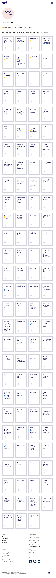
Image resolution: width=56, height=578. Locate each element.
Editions (4, 545)
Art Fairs (4, 549)
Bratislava (6, 22)
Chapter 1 (5, 543)
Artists (4, 540)
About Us (4, 536)
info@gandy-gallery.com (34, 542)
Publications (5, 547)
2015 (34, 32)
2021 (13, 32)
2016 (31, 32)
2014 (37, 32)
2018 (24, 32)
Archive (45, 32)
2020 (17, 32)
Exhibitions (5, 538)
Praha (12, 22)
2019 (20, 32)
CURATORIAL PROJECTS (32, 27)
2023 (7, 32)
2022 (10, 32)
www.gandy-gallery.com (7, 564)
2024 (3, 32)
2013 (41, 32)
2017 (27, 32)
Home (3, 534)
